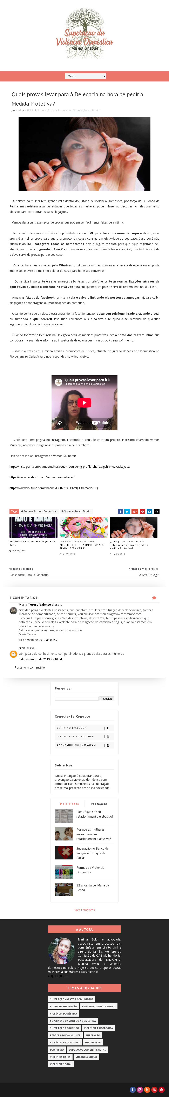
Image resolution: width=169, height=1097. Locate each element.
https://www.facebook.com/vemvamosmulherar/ (41, 477)
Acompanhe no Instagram (76, 745)
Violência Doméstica (63, 1013)
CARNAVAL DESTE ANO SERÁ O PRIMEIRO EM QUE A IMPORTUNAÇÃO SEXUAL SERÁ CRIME (83, 545)
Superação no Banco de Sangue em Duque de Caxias (92, 853)
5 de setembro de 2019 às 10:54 (40, 659)
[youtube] (154, 1090)
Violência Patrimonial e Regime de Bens (32, 543)
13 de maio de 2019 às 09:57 (38, 640)
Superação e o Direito (86, 110)
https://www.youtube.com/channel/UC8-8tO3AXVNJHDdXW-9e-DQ (53, 488)
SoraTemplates (84, 910)
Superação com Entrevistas (54, 110)
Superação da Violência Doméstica (73, 1020)
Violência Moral (86, 1056)
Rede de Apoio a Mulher (65, 1035)
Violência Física (60, 1056)
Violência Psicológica (98, 1028)
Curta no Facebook (72, 727)
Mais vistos (69, 804)
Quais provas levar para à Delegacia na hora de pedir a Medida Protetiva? (129, 545)
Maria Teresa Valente (35, 604)
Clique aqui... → (58, 976)
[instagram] (140, 1090)
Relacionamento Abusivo (98, 1006)
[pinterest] (161, 1090)
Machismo (57, 1049)
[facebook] (133, 1090)
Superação (93, 1035)
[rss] (147, 1090)
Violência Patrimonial (65, 1042)
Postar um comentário (30, 667)
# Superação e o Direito (76, 511)
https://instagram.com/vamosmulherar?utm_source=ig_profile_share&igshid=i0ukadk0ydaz (69, 466)
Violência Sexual (61, 1064)
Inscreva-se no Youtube (75, 736)
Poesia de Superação (63, 1006)
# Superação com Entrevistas (39, 511)
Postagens (99, 804)
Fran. (22, 648)
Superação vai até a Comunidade (71, 999)
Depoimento (93, 1042)
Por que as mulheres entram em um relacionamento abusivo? (93, 834)
